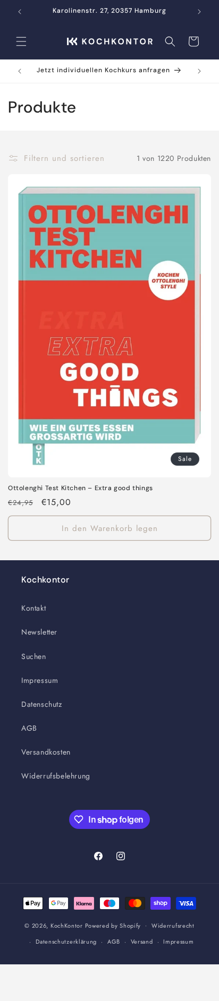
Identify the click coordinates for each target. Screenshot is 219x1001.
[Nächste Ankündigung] (199, 11)
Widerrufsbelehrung (55, 776)
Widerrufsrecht (173, 925)
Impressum (39, 680)
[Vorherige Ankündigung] (19, 11)
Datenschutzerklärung (66, 941)
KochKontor (66, 925)
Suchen (33, 656)
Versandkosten (46, 752)
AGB (29, 728)
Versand (142, 941)
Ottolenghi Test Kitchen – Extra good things (80, 488)
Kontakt (33, 608)
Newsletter (39, 632)
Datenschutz (41, 704)
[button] (21, 41)
